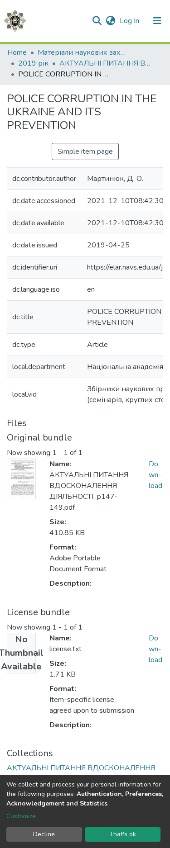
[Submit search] (97, 21)
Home (17, 52)
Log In (130, 21)
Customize (21, 816)
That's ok (122, 834)
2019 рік (33, 63)
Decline (44, 834)
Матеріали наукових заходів (83, 52)
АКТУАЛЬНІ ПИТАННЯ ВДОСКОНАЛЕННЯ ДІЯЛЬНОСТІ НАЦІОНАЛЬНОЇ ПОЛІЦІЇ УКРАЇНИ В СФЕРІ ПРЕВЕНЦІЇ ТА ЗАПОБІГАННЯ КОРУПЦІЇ (104, 63)
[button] (110, 20)
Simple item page (85, 151)
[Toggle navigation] (157, 21)
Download (155, 475)
